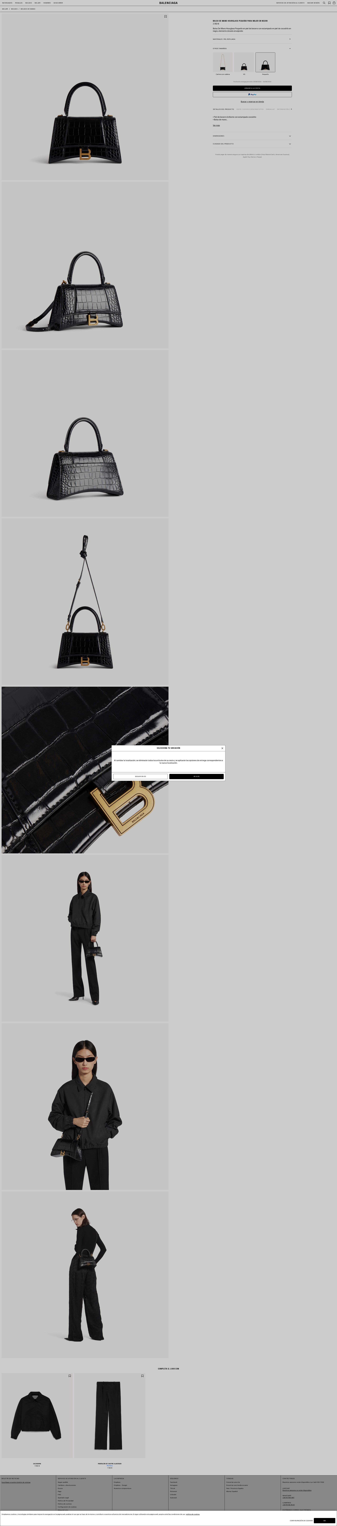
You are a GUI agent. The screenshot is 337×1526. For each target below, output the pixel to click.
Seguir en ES (140, 776)
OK (324, 1521)
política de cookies (193, 1514)
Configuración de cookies (301, 1521)
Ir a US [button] (196, 776)
